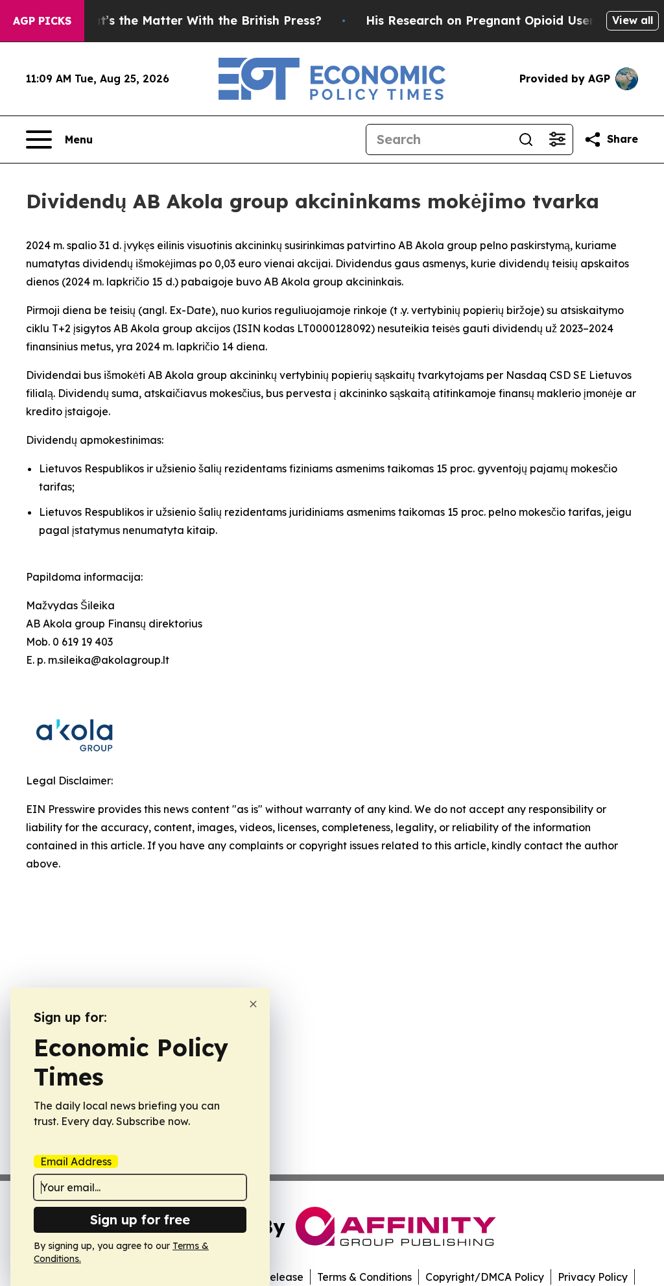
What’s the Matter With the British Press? (198, 20)
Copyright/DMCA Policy (484, 1276)
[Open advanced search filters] (557, 139)
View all (632, 20)
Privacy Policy (593, 1276)
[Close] (253, 1004)
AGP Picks (42, 20)
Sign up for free (140, 1219)
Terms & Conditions (364, 1276)
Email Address (76, 1161)
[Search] (525, 139)
